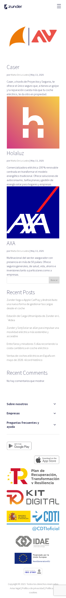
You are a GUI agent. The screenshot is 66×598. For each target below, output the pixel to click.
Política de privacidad (33, 588)
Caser (13, 67)
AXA (11, 243)
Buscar (54, 280)
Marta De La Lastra (20, 74)
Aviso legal (15, 588)
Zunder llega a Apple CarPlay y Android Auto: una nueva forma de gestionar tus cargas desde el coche (32, 304)
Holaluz (15, 153)
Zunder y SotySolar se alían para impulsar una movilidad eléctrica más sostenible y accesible (33, 332)
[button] (58, 4)
